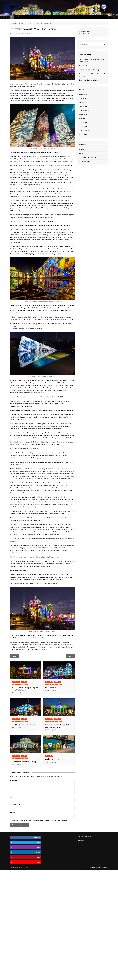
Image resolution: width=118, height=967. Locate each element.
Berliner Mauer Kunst (53, 759)
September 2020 (84, 110)
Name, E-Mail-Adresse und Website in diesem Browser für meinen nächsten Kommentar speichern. (40, 820)
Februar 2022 (83, 98)
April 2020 (82, 118)
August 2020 (83, 115)
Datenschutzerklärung (84, 836)
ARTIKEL (17, 17)
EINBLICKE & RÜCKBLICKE (19, 684)
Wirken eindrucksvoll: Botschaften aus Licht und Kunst (92, 75)
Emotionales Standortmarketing (24, 762)
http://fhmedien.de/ (41, 329)
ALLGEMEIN (27, 34)
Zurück (15, 656)
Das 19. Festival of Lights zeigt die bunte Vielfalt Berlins (91, 61)
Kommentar (14, 780)
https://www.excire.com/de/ (49, 584)
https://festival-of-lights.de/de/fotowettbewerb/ (30, 649)
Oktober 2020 (83, 107)
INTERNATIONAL (84, 161)
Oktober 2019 (83, 127)
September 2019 (84, 131)
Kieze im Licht (50, 688)
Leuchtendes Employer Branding (24, 725)
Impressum (80, 840)
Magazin (14, 6)
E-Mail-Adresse (15, 804)
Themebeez (25, 867)
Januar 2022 (83, 102)
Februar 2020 (83, 123)
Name (12, 797)
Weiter (69, 656)
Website (12, 812)
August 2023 (83, 94)
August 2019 (83, 135)
